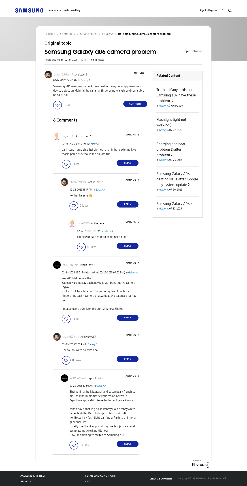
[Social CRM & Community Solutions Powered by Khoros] (200, 463)
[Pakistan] (29, 10)
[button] (141, 73)
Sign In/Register (208, 10)
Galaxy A (85, 80)
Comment (135, 103)
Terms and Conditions (100, 475)
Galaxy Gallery (72, 10)
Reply (127, 163)
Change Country (161, 478)
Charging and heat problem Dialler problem (170, 149)
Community (54, 10)
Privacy (25, 481)
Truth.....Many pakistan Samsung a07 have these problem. (176, 95)
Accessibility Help (33, 475)
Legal (89, 481)
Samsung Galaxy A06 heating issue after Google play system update (177, 179)
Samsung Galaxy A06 (173, 204)
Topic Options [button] (192, 51)
